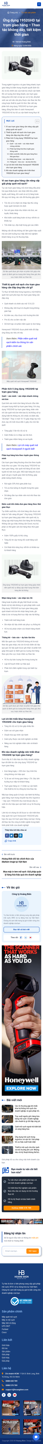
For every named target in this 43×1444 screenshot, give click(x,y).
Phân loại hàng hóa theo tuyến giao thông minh (22, 150)
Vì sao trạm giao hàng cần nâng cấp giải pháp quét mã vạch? (22, 128)
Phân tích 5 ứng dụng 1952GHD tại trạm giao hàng (22, 139)
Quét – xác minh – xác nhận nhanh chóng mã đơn (22, 145)
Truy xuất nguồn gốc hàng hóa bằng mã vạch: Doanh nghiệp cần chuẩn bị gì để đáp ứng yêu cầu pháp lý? (28, 1119)
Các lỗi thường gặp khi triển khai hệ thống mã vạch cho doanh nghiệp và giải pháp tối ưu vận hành (27, 1108)
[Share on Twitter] (11, 836)
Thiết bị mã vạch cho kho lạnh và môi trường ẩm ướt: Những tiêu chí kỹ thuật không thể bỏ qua (27, 1150)
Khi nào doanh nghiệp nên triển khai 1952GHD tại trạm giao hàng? (20, 171)
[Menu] (39, 4)
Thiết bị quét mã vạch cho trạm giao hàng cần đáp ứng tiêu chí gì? (20, 133)
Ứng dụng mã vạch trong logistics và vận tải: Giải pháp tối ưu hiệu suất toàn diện (27, 1139)
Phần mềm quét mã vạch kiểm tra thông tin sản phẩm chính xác (21, 342)
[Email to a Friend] (16, 836)
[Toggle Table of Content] (36, 121)
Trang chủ (14, 12)
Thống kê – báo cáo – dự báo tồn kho (23, 162)
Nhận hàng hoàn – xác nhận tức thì (22, 159)
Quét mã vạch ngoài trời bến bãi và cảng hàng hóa (28, 1127)
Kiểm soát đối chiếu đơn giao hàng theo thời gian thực (23, 155)
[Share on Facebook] (7, 836)
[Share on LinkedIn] (20, 836)
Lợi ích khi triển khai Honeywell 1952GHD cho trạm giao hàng (22, 166)
